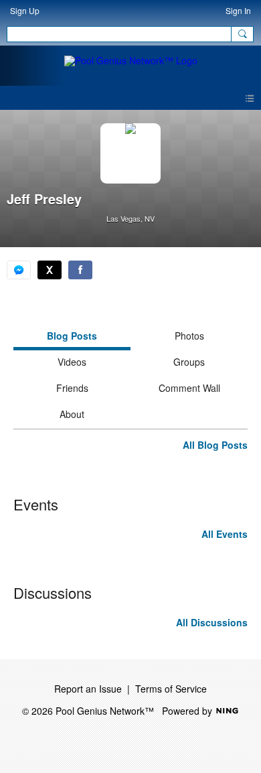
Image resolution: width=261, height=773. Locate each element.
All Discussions (212, 622)
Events (35, 504)
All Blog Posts (215, 444)
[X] (49, 270)
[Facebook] (80, 270)
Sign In (238, 10)
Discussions (52, 592)
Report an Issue (88, 688)
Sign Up (24, 10)
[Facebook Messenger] (19, 270)
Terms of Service (171, 688)
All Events (224, 534)
